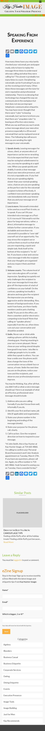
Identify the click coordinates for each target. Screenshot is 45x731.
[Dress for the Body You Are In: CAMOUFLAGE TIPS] (22, 512)
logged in (18, 560)
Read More (8, 542)
